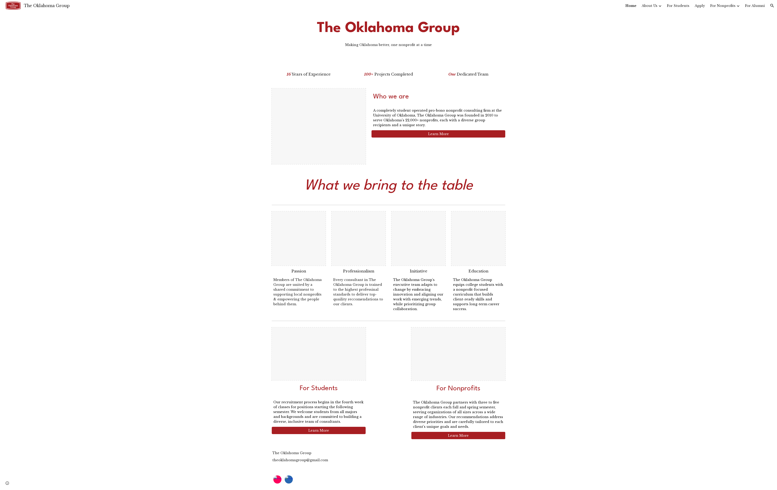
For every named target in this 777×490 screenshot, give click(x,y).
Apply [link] (700, 6)
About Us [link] (649, 6)
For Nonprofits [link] (723, 6)
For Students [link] (678, 6)
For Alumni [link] (755, 6)
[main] (388, 32)
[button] (772, 6)
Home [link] (630, 6)
